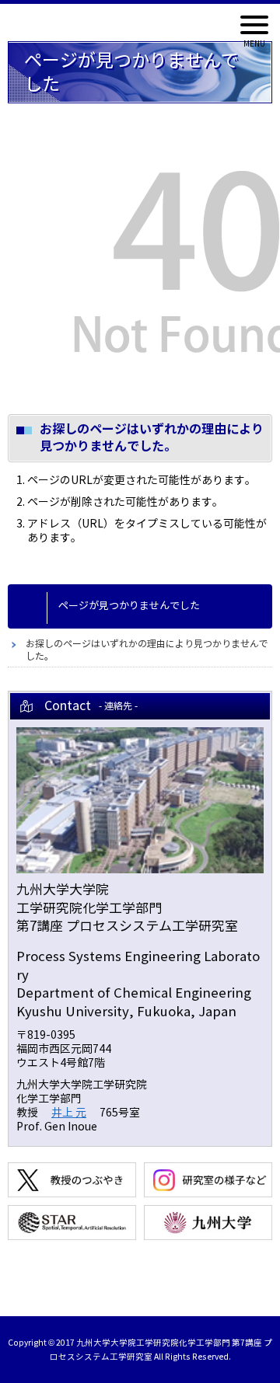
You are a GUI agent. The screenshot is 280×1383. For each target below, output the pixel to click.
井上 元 (68, 1113)
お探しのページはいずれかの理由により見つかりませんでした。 (147, 650)
